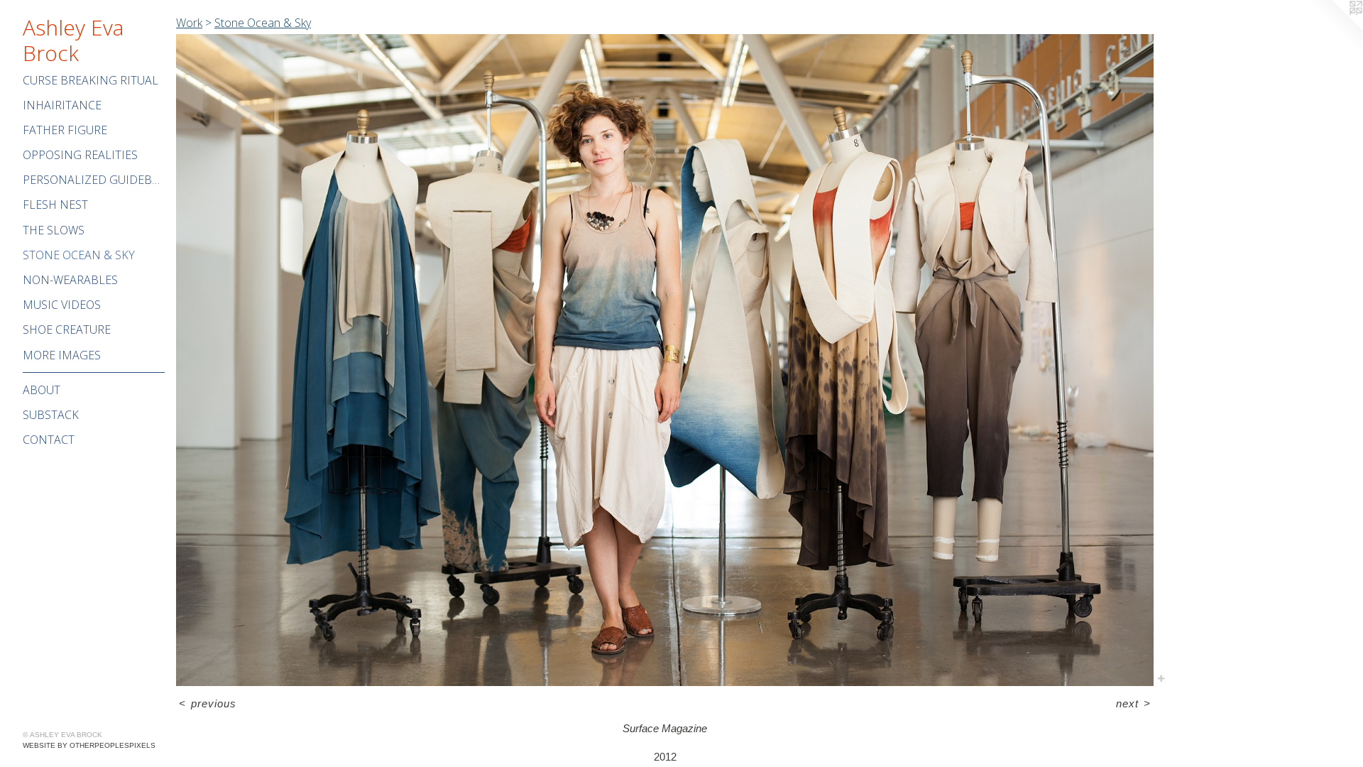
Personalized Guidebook (94, 179)
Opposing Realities (80, 155)
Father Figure (65, 130)
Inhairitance (62, 105)
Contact (49, 439)
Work (189, 23)
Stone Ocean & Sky (79, 255)
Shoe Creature (67, 329)
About (41, 390)
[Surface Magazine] (665, 360)
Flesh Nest (55, 204)
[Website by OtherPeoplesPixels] (1334, 28)
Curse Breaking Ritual (90, 80)
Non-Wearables (70, 280)
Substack (51, 415)
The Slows (53, 230)
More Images (62, 355)
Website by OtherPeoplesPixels (89, 745)
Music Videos (62, 304)
